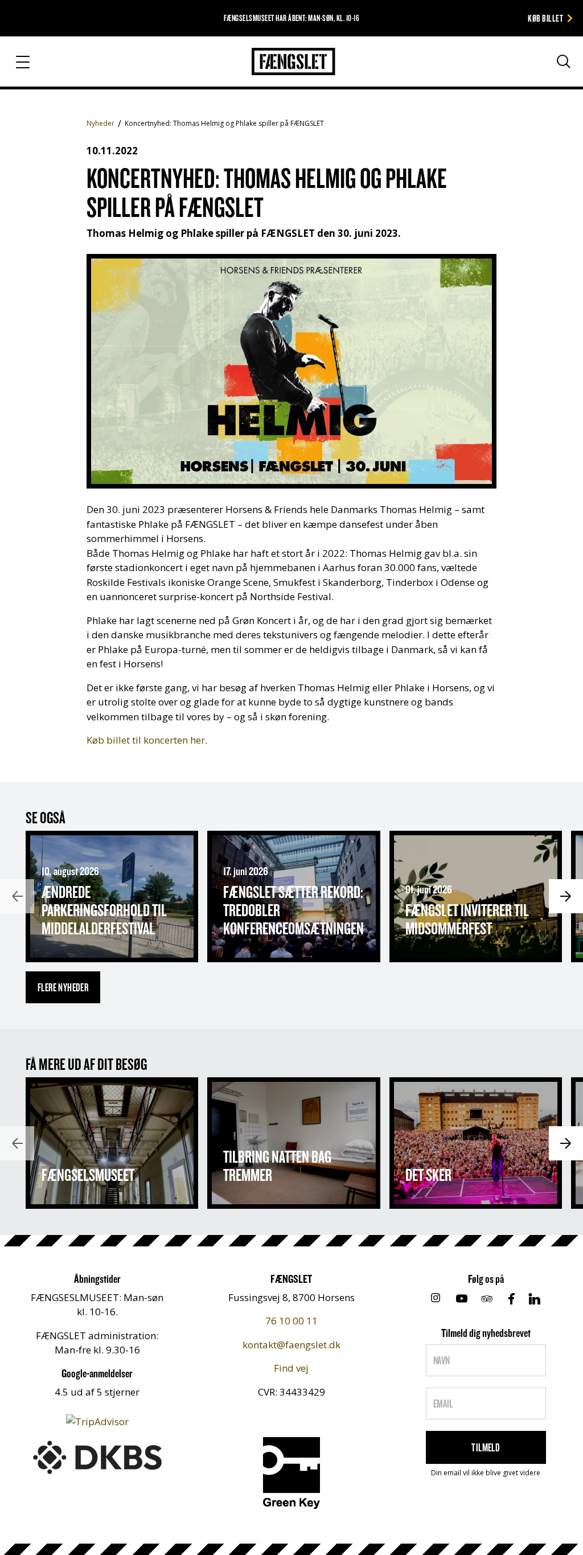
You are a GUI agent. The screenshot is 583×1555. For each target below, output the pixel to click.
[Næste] (566, 896)
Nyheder (100, 123)
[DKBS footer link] (97, 1456)
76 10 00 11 (291, 1320)
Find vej (291, 1368)
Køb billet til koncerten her (146, 739)
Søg (553, 84)
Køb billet (545, 18)
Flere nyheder (63, 987)
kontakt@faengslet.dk (291, 1344)
